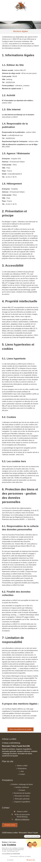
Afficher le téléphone (22, 819)
